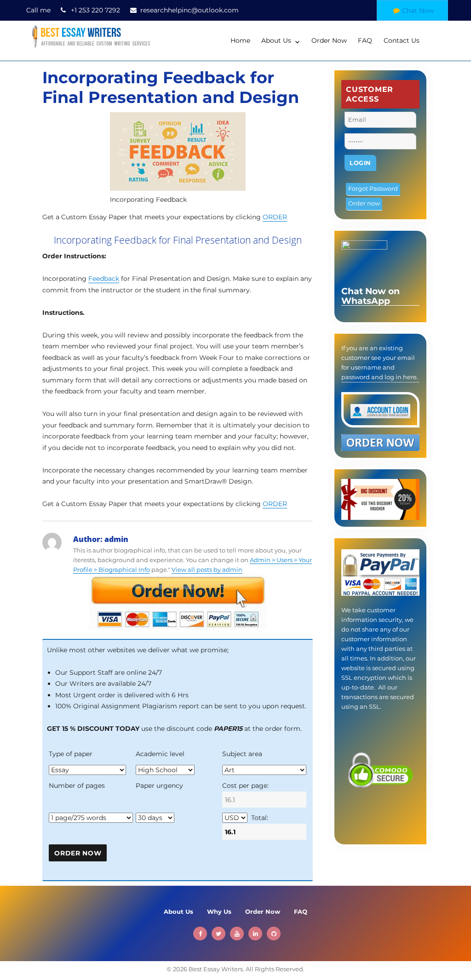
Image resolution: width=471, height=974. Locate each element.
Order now (364, 203)
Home (240, 40)
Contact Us (401, 40)
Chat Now (418, 10)
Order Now (329, 40)
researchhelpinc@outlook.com (189, 10)
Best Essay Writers (216, 969)
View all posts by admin (207, 569)
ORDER (275, 217)
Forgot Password (373, 188)
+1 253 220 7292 (95, 10)
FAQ (365, 40)
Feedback (103, 278)
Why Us (219, 911)
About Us (276, 40)
